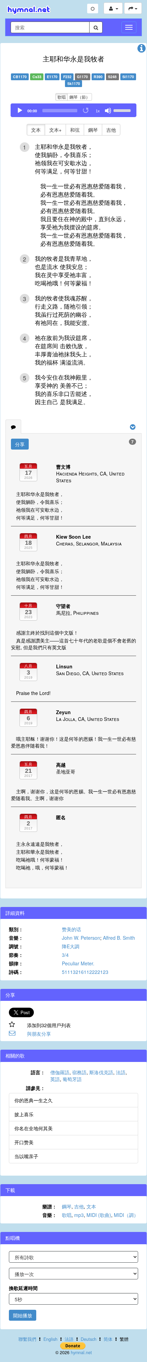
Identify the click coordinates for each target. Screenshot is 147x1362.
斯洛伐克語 (101, 1072)
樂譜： (49, 1206)
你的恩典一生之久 (33, 1100)
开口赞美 (24, 1142)
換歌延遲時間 (23, 1288)
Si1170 (128, 76)
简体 (108, 1339)
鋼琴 (93, 129)
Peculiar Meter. (78, 963)
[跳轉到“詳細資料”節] (141, 49)
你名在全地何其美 (33, 1128)
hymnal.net (81, 1352)
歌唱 (61, 97)
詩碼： (16, 971)
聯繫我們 (27, 1339)
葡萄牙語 (72, 1079)
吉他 (111, 129)
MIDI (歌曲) (98, 1214)
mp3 (79, 1214)
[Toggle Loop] (86, 110)
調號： (16, 946)
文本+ (55, 129)
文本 (36, 129)
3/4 (65, 954)
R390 (98, 76)
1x (98, 111)
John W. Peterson (81, 937)
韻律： (16, 963)
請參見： (35, 1087)
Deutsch (88, 1339)
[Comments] (13, 427)
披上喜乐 (24, 1114)
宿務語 (79, 1072)
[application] (73, 110)
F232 (67, 76)
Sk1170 (73, 83)
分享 (20, 444)
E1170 (52, 76)
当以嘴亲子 (26, 1156)
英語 (55, 1079)
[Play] (19, 110)
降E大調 (70, 946)
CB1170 (20, 76)
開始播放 (22, 1315)
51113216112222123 (85, 971)
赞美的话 (71, 929)
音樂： (16, 937)
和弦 (75, 129)
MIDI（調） (126, 1214)
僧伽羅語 (59, 1072)
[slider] (123, 110)
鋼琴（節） (79, 97)
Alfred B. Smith (119, 937)
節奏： (16, 954)
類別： (16, 929)
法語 (120, 1072)
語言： (38, 1072)
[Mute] (108, 110)
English (50, 1339)
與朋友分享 (39, 1033)
